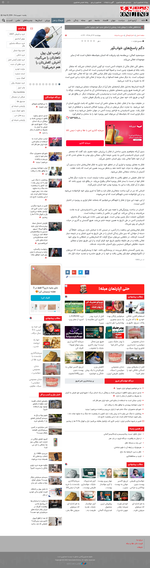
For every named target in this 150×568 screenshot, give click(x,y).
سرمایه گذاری (84, 143)
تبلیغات (140, 547)
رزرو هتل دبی (19, 115)
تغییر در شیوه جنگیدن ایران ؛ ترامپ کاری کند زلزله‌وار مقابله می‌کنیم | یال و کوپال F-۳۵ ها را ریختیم (103, 421)
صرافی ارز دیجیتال (18, 97)
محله (83, 20)
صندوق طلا (21, 101)
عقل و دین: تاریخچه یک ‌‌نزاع (130, 451)
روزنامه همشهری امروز (141, 2)
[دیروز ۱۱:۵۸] (55, 480)
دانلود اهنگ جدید (18, 110)
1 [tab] (59, 84)
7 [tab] (39, 84)
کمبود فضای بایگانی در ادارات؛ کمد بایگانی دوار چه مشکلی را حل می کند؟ (38, 443)
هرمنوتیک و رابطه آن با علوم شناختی (127, 447)
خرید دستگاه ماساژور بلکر (17, 44)
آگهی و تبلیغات (109, 2)
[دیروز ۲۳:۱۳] (55, 226)
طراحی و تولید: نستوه (74, 563)
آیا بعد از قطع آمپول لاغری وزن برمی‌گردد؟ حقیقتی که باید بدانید (39, 521)
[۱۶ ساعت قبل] (55, 118)
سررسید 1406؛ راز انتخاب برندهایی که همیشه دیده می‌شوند (39, 456)
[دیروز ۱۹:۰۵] (55, 107)
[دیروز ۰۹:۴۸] (55, 504)
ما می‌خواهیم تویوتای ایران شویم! (129, 388)
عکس (18, 20)
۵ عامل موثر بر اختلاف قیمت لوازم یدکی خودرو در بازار (38, 492)
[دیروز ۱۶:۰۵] (55, 418)
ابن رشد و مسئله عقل (133, 443)
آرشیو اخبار (132, 20)
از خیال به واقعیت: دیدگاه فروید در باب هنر (125, 438)
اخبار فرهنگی (130, 35)
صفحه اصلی (140, 35)
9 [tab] (33, 84)
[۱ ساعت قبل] (45, 37)
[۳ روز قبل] (55, 521)
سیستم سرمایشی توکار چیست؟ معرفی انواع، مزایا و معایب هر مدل (38, 480)
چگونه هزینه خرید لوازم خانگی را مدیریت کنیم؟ (38, 467)
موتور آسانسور (20, 38)
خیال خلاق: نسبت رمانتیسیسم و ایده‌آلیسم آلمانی (122, 434)
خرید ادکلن (21, 55)
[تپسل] (67, 117)
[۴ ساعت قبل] (55, 404)
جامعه (97, 20)
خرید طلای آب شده (18, 64)
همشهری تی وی (96, 2)
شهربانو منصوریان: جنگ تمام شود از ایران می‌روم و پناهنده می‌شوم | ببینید (113, 409)
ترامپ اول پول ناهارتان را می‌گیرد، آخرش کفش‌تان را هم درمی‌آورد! (47, 60)
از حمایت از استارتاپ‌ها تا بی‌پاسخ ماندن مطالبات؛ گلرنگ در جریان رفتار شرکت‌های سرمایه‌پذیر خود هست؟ (38, 507)
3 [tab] (52, 84)
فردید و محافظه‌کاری (133, 456)
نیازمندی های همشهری (123, 2)
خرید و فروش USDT (17, 34)
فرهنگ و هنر (58, 20)
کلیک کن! (45, 298)
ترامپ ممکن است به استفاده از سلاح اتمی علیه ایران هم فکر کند (117, 400)
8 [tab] (36, 84)
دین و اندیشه (118, 35)
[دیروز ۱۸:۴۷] (55, 141)
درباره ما (140, 540)
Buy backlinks (19, 92)
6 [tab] (43, 84)
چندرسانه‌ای (27, 20)
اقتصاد (105, 20)
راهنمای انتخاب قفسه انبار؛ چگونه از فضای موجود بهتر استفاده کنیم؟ (39, 405)
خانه (143, 20)
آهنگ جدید (20, 78)
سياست (121, 20)
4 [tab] (49, 84)
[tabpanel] (45, 49)
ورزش (47, 20)
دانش (68, 20)
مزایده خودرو (20, 69)
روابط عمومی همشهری (81, 2)
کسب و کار (8, 20)
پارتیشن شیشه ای (18, 106)
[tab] (124, 381)
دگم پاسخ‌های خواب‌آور (127, 48)
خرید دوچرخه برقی (18, 83)
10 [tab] (30, 84)
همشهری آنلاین (133, 11)
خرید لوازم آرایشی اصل (16, 59)
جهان (113, 20)
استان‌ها (38, 20)
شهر (90, 20)
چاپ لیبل (21, 87)
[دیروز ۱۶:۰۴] (55, 456)
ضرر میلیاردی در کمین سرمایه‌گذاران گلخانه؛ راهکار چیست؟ (39, 430)
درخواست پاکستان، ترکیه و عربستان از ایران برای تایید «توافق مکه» (38, 252)
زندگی (76, 20)
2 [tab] (56, 84)
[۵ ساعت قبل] (55, 156)
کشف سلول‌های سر (133, 27)
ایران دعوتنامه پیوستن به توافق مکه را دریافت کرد (122, 405)
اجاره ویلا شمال (19, 50)
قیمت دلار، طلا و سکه (134, 543)
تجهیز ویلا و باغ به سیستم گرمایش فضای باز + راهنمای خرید (39, 418)
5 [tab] (46, 84)
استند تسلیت (20, 73)
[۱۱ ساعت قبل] (55, 209)
